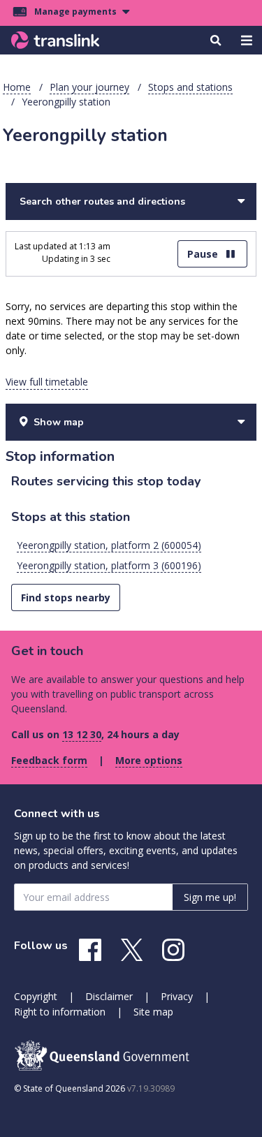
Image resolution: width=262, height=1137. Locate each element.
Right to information (59, 1011)
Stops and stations (190, 87)
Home (17, 87)
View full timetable (47, 381)
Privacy (177, 996)
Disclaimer (109, 996)
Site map (153, 1011)
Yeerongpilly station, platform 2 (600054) (109, 545)
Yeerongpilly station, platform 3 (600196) (109, 565)
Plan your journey (89, 87)
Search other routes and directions (102, 201)
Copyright (35, 996)
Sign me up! (210, 897)
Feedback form (49, 760)
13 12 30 (81, 734)
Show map (59, 422)
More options (148, 760)
